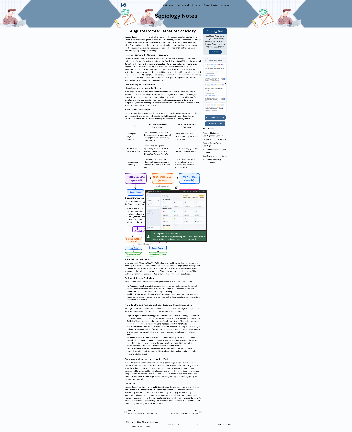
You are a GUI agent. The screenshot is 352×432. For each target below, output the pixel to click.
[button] (205, 84)
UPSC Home (168, 5)
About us (225, 5)
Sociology (196, 5)
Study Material (183, 5)
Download (215, 52)
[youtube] (197, 424)
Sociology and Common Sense (215, 156)
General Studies (211, 5)
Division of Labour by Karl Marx (215, 139)
